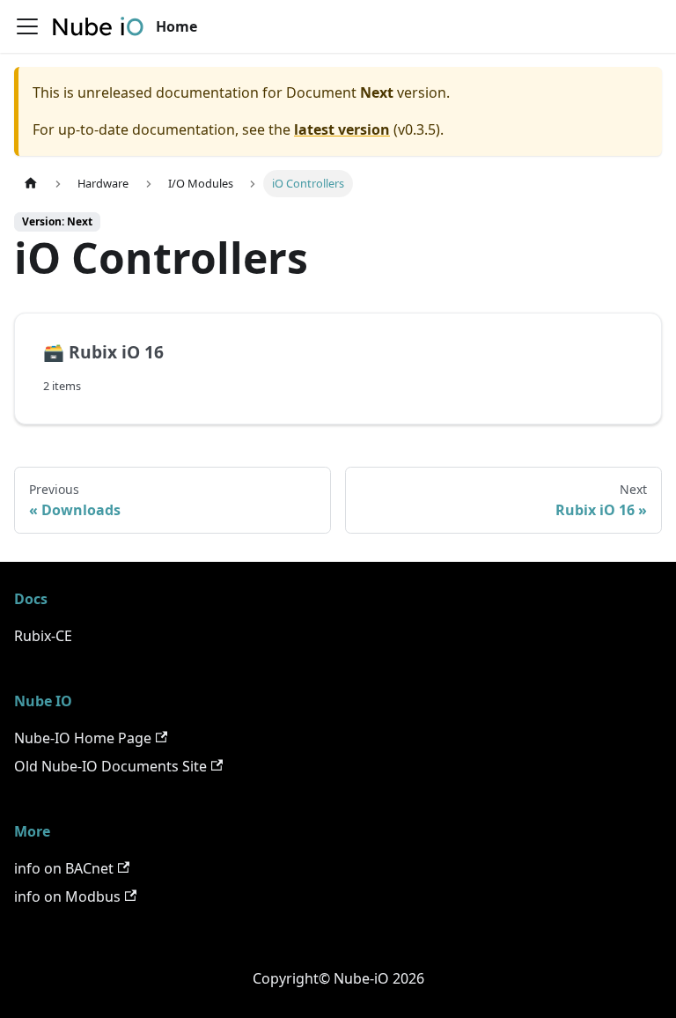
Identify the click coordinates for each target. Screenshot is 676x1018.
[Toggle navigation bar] (27, 26)
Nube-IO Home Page (82, 738)
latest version (342, 129)
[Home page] (31, 183)
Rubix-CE (43, 635)
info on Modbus (67, 896)
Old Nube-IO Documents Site (110, 766)
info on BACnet (64, 868)
